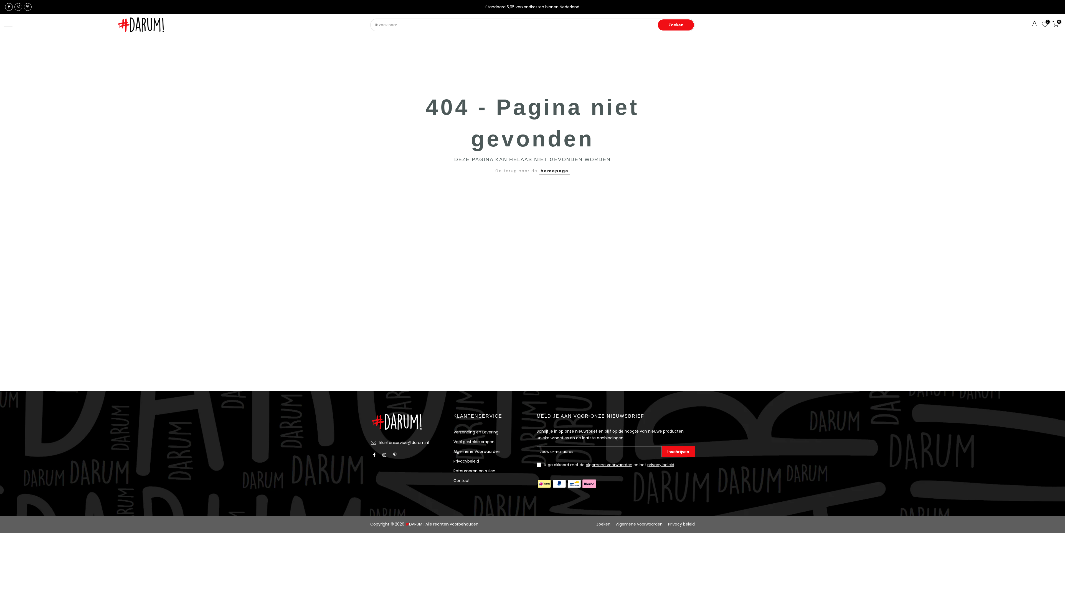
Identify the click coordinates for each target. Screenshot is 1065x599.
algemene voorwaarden (609, 465)
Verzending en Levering (475, 432)
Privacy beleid (681, 524)
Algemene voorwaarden (639, 524)
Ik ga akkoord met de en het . (609, 465)
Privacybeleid (466, 461)
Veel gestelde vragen (474, 442)
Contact (461, 480)
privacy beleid (660, 465)
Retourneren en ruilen (474, 471)
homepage (555, 171)
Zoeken (675, 25)
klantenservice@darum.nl (404, 442)
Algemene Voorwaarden (476, 451)
